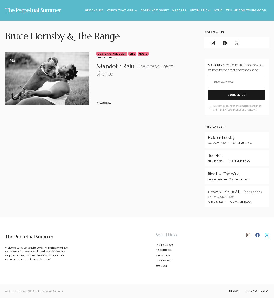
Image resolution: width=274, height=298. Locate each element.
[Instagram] (213, 42)
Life (132, 53)
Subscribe (237, 94)
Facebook (164, 250)
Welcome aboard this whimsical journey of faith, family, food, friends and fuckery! (237, 107)
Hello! (234, 291)
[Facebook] (225, 42)
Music (143, 53)
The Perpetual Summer (33, 10)
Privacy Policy (257, 291)
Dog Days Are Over (112, 53)
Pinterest (164, 260)
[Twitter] (237, 42)
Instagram (164, 244)
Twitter (163, 255)
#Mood (161, 265)
